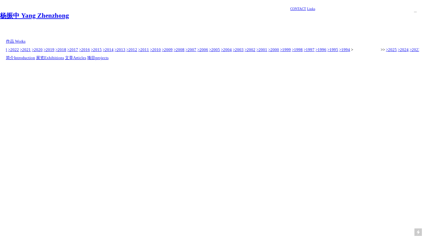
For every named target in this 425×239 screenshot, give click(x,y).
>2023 (414, 49)
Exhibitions (54, 57)
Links (311, 9)
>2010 (154, 49)
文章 (69, 57)
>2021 (24, 49)
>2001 (261, 49)
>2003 (237, 49)
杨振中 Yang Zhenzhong (34, 15)
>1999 (284, 49)
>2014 (107, 49)
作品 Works (16, 41)
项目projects (98, 57)
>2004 (225, 49)
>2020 (36, 49)
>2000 (273, 49)
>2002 (249, 49)
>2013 (119, 49)
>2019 (48, 49)
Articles (79, 57)
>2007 (190, 49)
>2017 (72, 49)
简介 (10, 57)
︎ (415, 10)
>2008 (178, 49)
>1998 (296, 49)
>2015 (95, 49)
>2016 (83, 49)
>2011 (143, 49)
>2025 (390, 49)
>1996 (320, 49)
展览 (40, 57)
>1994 (344, 49)
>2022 (12, 49)
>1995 (332, 49)
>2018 (60, 49)
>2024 (402, 49)
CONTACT (298, 9)
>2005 (213, 49)
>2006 (202, 49)
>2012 (131, 49)
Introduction (24, 57)
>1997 (308, 49)
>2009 (166, 49)
